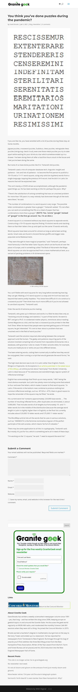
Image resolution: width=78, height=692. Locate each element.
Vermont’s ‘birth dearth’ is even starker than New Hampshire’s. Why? (35, 678)
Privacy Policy (20, 583)
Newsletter (36, 24)
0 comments (46, 24)
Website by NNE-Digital (36, 689)
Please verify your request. (25, 572)
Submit (20, 588)
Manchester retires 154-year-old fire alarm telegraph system (32, 674)
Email (11, 487)
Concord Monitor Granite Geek (29, 568)
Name (11, 481)
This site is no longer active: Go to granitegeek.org (28, 660)
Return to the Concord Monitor (51, 606)
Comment (12, 457)
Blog (30, 24)
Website (11, 494)
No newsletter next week (17, 664)
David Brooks (14, 24)
